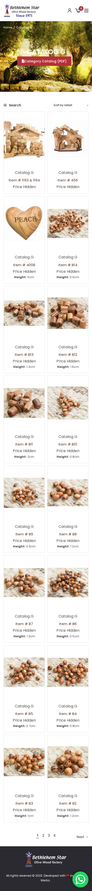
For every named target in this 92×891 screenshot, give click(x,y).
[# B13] (24, 313)
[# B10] (67, 403)
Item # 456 (68, 180)
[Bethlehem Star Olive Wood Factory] (22, 11)
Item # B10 (68, 444)
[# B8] (67, 493)
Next (80, 837)
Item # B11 (24, 444)
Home (8, 27)
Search (14, 105)
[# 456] (67, 139)
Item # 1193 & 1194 (24, 180)
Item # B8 (68, 534)
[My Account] (69, 10)
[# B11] (24, 403)
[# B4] (67, 672)
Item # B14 (68, 264)
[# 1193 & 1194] (24, 139)
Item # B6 (68, 623)
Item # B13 (24, 354)
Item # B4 (68, 713)
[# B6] (67, 582)
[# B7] (24, 582)
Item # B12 (68, 354)
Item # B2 (67, 803)
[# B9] (24, 493)
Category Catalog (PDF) (46, 61)
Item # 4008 (24, 264)
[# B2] (67, 762)
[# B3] (24, 762)
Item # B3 (24, 803)
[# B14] (67, 223)
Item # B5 (24, 713)
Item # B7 (24, 623)
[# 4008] (24, 223)
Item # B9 (24, 534)
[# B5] (24, 672)
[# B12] (67, 313)
